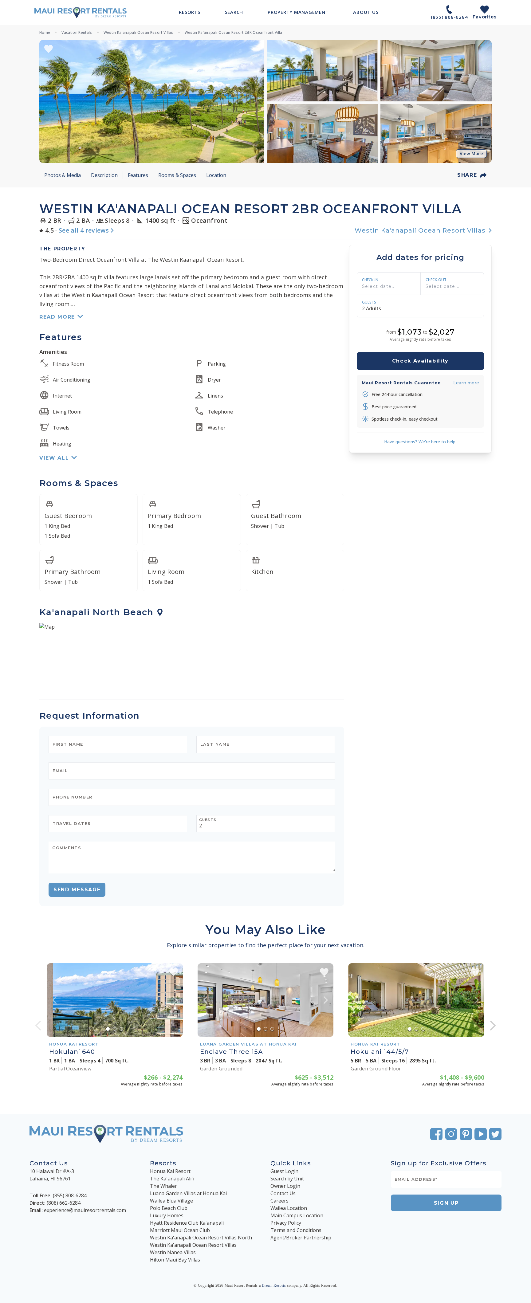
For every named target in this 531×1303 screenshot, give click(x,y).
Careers (279, 1200)
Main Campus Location (296, 1215)
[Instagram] (451, 1134)
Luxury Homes (166, 1215)
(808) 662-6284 (64, 1202)
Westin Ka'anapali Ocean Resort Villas (138, 32)
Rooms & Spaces (177, 175)
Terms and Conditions (295, 1230)
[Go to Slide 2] (114, 1029)
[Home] (80, 13)
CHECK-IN (370, 279)
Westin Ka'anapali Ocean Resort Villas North (201, 1237)
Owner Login (285, 1186)
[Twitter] (495, 1134)
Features (138, 175)
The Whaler (163, 1186)
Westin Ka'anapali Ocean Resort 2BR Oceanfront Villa (233, 32)
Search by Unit (287, 1178)
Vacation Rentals (76, 32)
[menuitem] (189, 12)
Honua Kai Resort (170, 1171)
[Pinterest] (466, 1134)
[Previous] (38, 1025)
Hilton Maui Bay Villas (175, 1259)
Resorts (163, 1163)
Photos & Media (62, 175)
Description (104, 175)
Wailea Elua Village (171, 1200)
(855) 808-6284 (70, 1195)
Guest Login (284, 1171)
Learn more (466, 382)
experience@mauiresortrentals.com (85, 1210)
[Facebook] (436, 1134)
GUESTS (369, 302)
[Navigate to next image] (175, 1000)
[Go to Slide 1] (108, 1029)
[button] (151, 101)
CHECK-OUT (436, 279)
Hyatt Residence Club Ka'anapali (187, 1222)
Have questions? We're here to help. (420, 441)
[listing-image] (115, 1000)
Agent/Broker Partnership (300, 1237)
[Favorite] (48, 49)
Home (44, 32)
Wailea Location (288, 1208)
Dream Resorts (274, 1285)
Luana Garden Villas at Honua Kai (188, 1193)
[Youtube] (480, 1134)
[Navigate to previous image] (54, 1000)
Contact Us (283, 1193)
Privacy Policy (285, 1222)
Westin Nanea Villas (173, 1252)
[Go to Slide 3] (121, 1029)
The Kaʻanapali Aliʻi (172, 1178)
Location (216, 175)
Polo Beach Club (168, 1208)
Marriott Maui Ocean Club (180, 1230)
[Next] (493, 1025)
